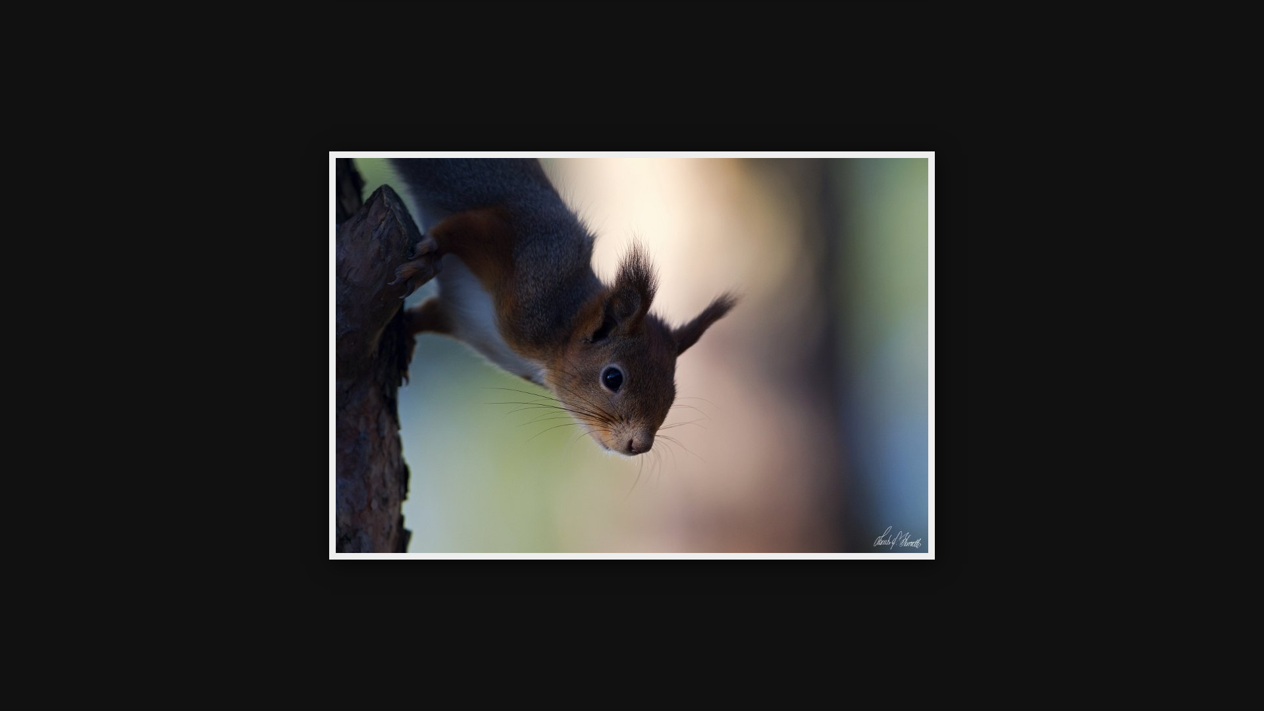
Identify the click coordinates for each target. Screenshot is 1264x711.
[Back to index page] (559, 30)
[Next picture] (744, 30)
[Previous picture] (520, 30)
